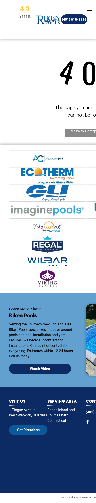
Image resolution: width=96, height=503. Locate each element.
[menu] (89, 9)
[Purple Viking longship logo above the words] (47, 278)
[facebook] (87, 422)
